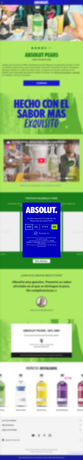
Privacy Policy (37, 242)
